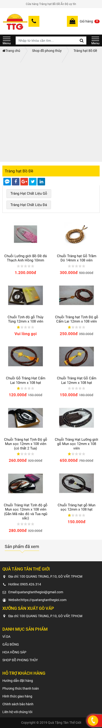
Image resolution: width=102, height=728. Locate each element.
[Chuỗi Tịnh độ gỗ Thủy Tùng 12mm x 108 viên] (25, 295)
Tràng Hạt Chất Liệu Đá (28, 205)
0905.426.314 (30, 584)
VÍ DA (6, 636)
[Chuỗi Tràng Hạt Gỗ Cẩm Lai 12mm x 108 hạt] (76, 356)
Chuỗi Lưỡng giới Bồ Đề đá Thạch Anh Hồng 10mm (25, 258)
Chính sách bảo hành (17, 704)
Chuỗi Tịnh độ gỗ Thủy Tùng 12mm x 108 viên (25, 319)
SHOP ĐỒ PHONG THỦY (20, 660)
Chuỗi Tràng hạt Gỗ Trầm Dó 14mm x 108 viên (76, 258)
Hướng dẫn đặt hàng (17, 681)
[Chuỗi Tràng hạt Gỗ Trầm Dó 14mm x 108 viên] (76, 234)
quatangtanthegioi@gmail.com (40, 592)
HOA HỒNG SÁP (14, 652)
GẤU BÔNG (10, 644)
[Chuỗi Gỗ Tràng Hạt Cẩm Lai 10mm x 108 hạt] (25, 356)
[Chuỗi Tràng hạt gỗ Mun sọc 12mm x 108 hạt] (76, 483)
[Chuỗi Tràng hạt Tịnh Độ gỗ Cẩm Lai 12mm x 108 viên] (76, 295)
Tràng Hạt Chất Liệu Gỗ (28, 193)
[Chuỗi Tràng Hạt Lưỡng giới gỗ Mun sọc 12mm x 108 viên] (76, 417)
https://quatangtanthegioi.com (43, 600)
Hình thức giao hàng (17, 696)
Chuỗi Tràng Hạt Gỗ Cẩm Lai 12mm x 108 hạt (76, 380)
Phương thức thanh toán (20, 688)
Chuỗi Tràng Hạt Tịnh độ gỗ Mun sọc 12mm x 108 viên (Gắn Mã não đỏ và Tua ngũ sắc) (25, 511)
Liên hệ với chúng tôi (17, 712)
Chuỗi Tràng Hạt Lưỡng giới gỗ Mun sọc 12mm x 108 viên (76, 443)
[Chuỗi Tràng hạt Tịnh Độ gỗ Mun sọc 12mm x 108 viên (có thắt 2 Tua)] (25, 417)
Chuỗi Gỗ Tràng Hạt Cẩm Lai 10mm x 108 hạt (25, 380)
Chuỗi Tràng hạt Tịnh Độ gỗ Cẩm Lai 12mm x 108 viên (76, 319)
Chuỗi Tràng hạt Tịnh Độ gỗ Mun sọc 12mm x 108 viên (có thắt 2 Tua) (25, 443)
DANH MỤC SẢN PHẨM (6, 40)
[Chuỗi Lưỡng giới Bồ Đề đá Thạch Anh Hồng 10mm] (25, 234)
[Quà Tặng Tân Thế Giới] (15, 21)
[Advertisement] (51, 108)
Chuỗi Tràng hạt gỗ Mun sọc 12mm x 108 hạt (76, 507)
